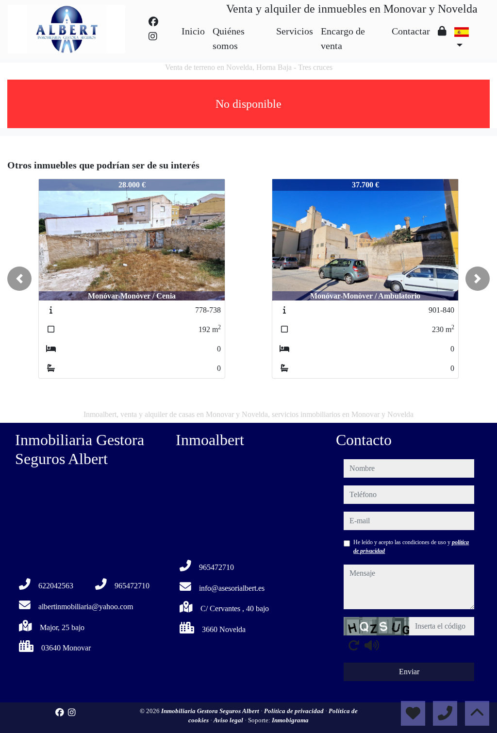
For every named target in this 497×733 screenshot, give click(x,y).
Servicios (294, 31)
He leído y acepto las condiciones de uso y (411, 546)
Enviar (409, 671)
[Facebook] (153, 22)
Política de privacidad (294, 711)
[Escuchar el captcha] (372, 645)
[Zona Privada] (442, 31)
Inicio (193, 31)
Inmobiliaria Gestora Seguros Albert (211, 711)
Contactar (411, 31)
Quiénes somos (229, 38)
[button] (19, 279)
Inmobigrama (290, 720)
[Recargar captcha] (354, 645)
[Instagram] (153, 36)
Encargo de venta (343, 38)
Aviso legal (229, 720)
